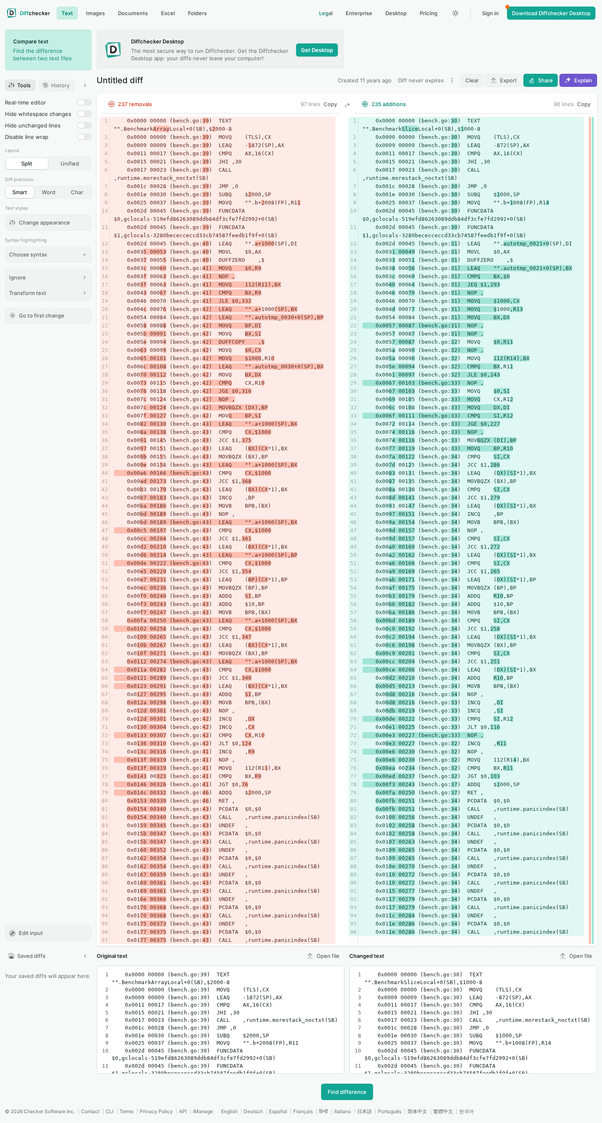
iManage (203, 1111)
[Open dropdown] (452, 80)
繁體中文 (443, 1111)
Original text (112, 956)
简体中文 (417, 1111)
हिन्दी (323, 1111)
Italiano (342, 1111)
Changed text (366, 956)
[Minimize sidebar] (85, 85)
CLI (109, 1111)
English (229, 1111)
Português (389, 1111)
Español (278, 1111)
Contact (90, 1111)
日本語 (364, 1111)
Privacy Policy (156, 1111)
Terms (127, 1111)
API (183, 1111)
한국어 (466, 1111)
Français (303, 1111)
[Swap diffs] (347, 105)
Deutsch (253, 1111)
